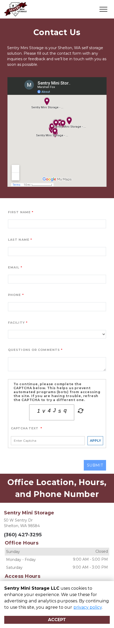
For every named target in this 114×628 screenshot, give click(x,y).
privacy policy (87, 607)
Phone (14, 295)
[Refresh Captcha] (80, 411)
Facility (16, 322)
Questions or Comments (34, 350)
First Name (19, 212)
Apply (95, 441)
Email (14, 267)
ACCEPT (57, 619)
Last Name (18, 239)
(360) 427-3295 (23, 535)
